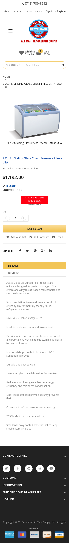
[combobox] (41, 65)
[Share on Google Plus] (43, 251)
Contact (18, 11)
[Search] (63, 65)
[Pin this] (35, 251)
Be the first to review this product (20, 168)
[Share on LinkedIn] (50, 251)
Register (61, 11)
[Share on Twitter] (27, 251)
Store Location (34, 11)
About (7, 11)
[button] (31, 150)
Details (13, 265)
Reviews (13, 273)
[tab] (34, 265)
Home (6, 76)
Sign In (49, 11)
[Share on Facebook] (20, 251)
